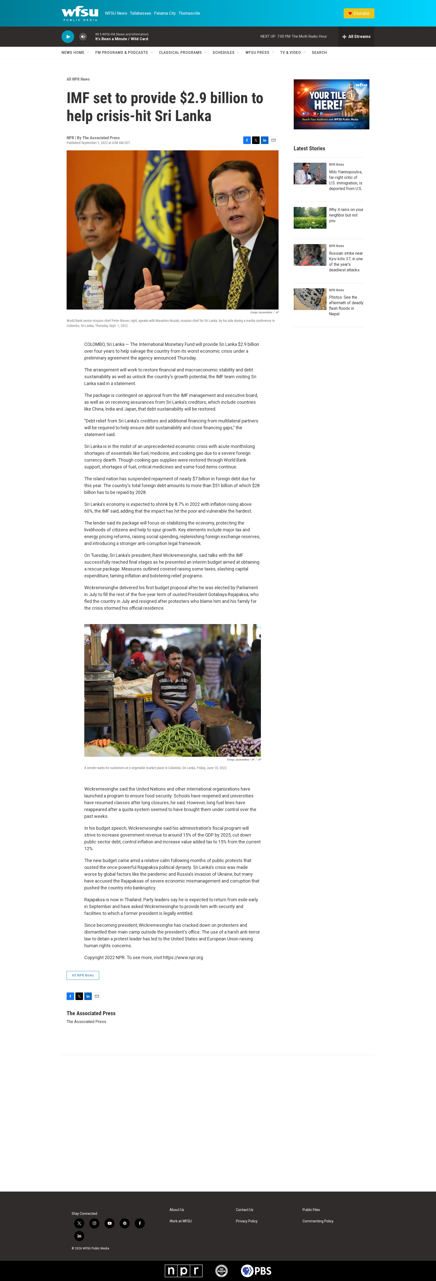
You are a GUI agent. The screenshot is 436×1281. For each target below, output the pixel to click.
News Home (73, 53)
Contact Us (244, 1210)
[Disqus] (218, 1123)
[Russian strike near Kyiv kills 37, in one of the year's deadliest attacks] (310, 255)
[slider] (91, 36)
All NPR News (78, 79)
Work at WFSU (181, 1221)
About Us (177, 1210)
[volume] (83, 36)
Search (319, 53)
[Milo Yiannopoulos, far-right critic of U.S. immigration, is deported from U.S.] (310, 173)
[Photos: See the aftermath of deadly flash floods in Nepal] (310, 299)
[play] (68, 37)
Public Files (311, 1210)
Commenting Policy (318, 1221)
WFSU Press (257, 53)
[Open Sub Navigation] (88, 53)
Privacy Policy (247, 1221)
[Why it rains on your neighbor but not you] (310, 218)
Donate (361, 13)
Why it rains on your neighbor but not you (346, 215)
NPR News (336, 164)
